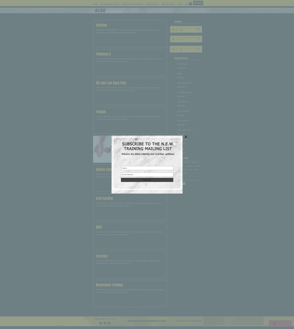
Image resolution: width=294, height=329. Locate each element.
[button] (186, 137)
